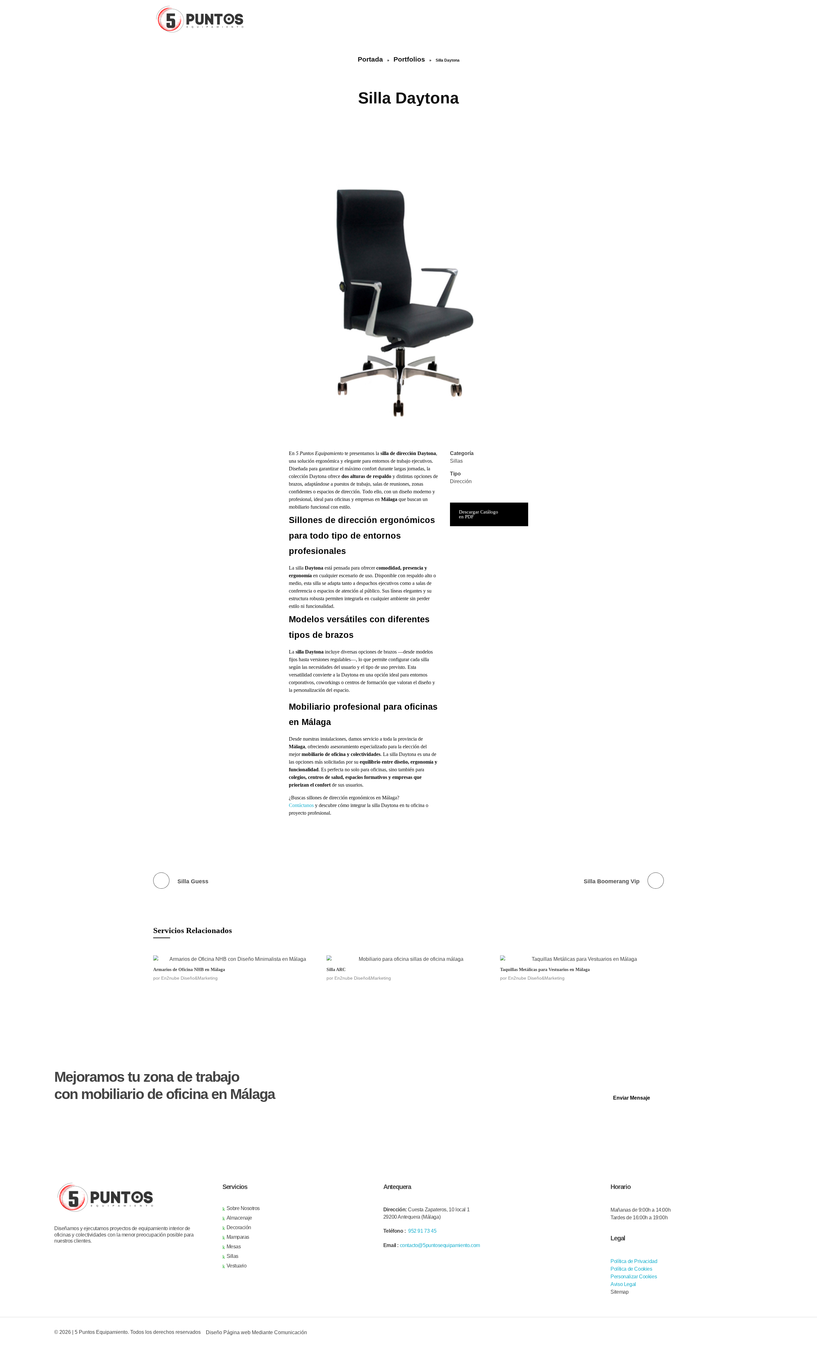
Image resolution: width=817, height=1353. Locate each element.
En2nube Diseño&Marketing (189, 978)
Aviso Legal (623, 1284)
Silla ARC (336, 969)
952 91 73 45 (422, 1231)
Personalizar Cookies (634, 1276)
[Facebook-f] (692, 1336)
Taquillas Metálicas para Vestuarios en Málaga (545, 969)
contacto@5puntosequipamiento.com (440, 1245)
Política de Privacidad (634, 1261)
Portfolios (409, 59)
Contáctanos (301, 805)
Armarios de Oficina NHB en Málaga (189, 969)
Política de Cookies (631, 1269)
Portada (370, 59)
